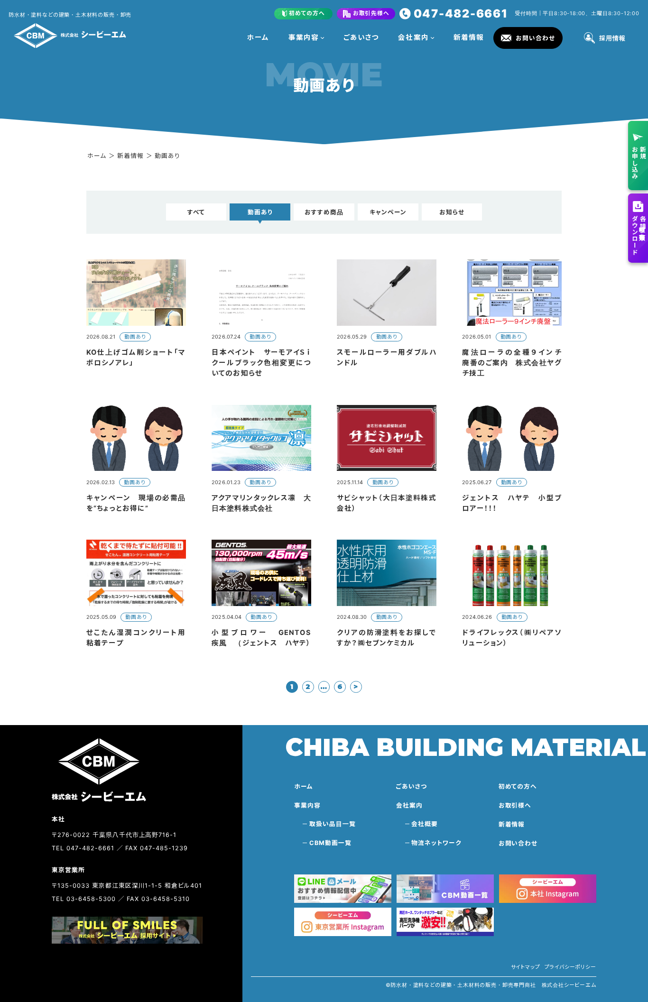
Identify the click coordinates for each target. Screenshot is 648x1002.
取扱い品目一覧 (332, 823)
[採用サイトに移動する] (127, 930)
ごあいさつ (361, 37)
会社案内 (413, 37)
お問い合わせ (518, 843)
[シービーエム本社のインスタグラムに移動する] (547, 888)
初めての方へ (518, 786)
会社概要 (424, 823)
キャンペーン (388, 212)
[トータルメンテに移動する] (445, 922)
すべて (196, 212)
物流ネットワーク (436, 842)
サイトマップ (525, 967)
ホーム (258, 37)
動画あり (260, 212)
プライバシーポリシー (570, 967)
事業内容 (303, 37)
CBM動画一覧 (330, 842)
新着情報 (469, 37)
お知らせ (451, 212)
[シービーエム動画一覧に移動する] (445, 888)
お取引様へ (515, 805)
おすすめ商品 (324, 212)
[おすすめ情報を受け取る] (342, 888)
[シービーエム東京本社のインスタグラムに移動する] (342, 922)
